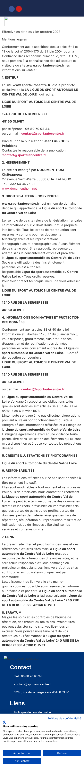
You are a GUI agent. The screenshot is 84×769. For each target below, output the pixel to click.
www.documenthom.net (19, 188)
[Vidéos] (67, 8)
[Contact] (53, 8)
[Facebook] (12, 9)
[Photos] (60, 8)
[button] (77, 22)
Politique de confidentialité (64, 718)
